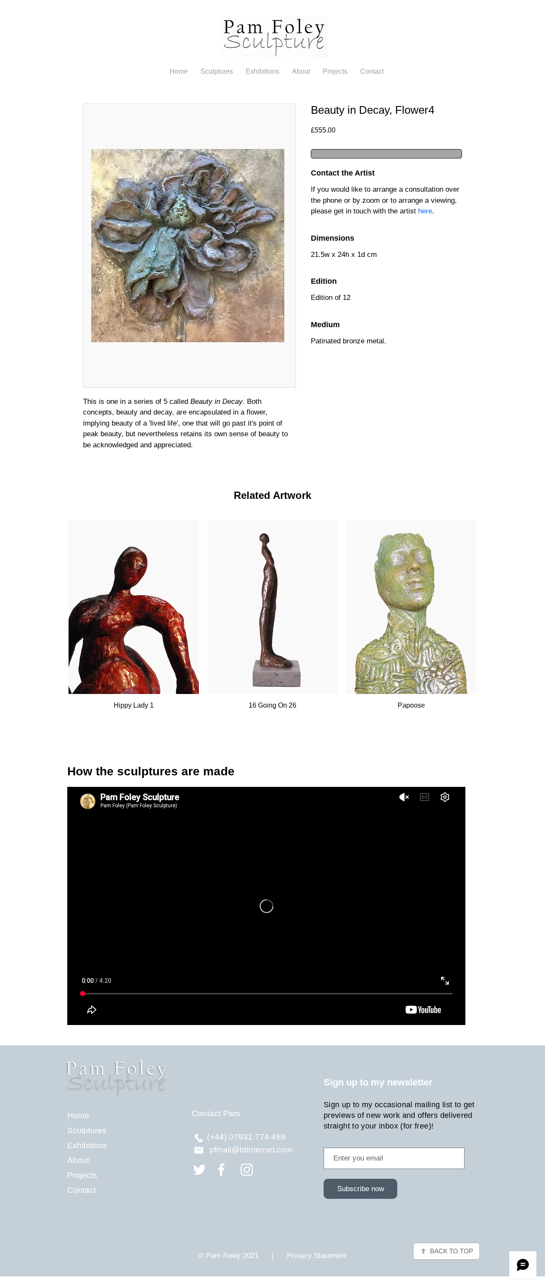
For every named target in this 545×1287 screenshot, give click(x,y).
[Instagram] (246, 1169)
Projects (82, 1175)
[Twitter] (199, 1169)
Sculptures (86, 1130)
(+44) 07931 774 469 (246, 1136)
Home (78, 1115)
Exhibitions (87, 1145)
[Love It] (199, 1138)
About (78, 1160)
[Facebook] (221, 1169)
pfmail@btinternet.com (251, 1149)
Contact (81, 1190)
